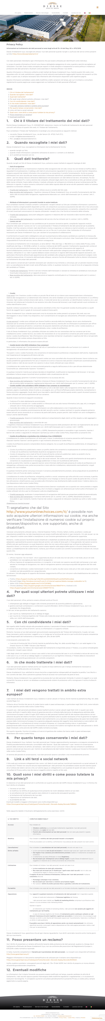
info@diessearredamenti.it (64, 1016)
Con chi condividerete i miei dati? (22, 101)
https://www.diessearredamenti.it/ (25, 54)
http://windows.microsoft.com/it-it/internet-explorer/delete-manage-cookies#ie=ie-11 (54, 581)
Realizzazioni (28, 13)
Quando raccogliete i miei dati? (21, 94)
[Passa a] (84, 13)
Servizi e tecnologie (42, 13)
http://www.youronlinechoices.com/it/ (37, 511)
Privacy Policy (63, 1017)
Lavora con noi (76, 13)
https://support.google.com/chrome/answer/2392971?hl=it (31, 588)
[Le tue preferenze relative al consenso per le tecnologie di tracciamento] (97, 1018)
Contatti (65, 13)
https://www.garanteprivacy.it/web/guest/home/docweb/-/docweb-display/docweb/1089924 (41, 804)
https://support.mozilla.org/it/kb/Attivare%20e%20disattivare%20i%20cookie (44, 579)
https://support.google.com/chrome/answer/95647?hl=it (44, 585)
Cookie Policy (71, 1017)
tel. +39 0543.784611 (39, 1016)
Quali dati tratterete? (18, 97)
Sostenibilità (56, 13)
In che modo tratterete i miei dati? (22, 103)
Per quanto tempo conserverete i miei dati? (26, 108)
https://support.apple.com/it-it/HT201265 (35, 583)
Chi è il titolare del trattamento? (22, 92)
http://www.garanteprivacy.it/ (18, 954)
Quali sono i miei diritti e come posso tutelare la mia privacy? (32, 112)
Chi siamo (18, 13)
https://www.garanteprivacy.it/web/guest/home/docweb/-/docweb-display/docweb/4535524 (42, 960)
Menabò (83, 1017)
